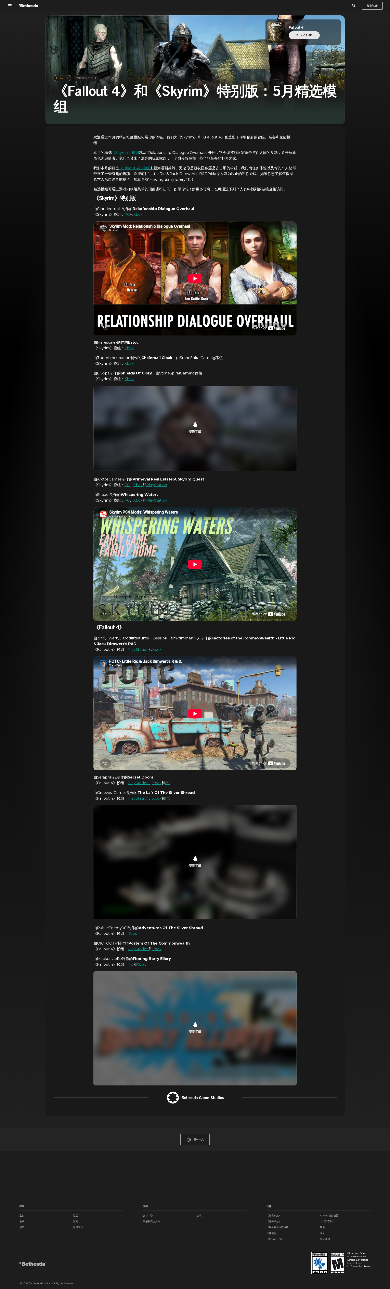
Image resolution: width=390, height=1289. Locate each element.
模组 (22, 1227)
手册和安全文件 (151, 1221)
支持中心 (148, 1215)
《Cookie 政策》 (275, 1239)
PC (127, 214)
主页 (22, 1215)
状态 (199, 1215)
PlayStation (156, 485)
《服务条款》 (273, 1221)
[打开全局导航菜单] (9, 5)
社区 (75, 1215)
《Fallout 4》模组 (134, 168)
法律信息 (271, 1233)
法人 (322, 1233)
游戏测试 (78, 1227)
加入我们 (325, 1239)
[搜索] (353, 5)
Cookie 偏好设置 (329, 1215)
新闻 (75, 1221)
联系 (322, 1227)
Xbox (138, 214)
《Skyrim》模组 (125, 152)
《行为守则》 (327, 1221)
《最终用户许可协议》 (278, 1227)
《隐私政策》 (273, 1215)
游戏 (22, 1221)
